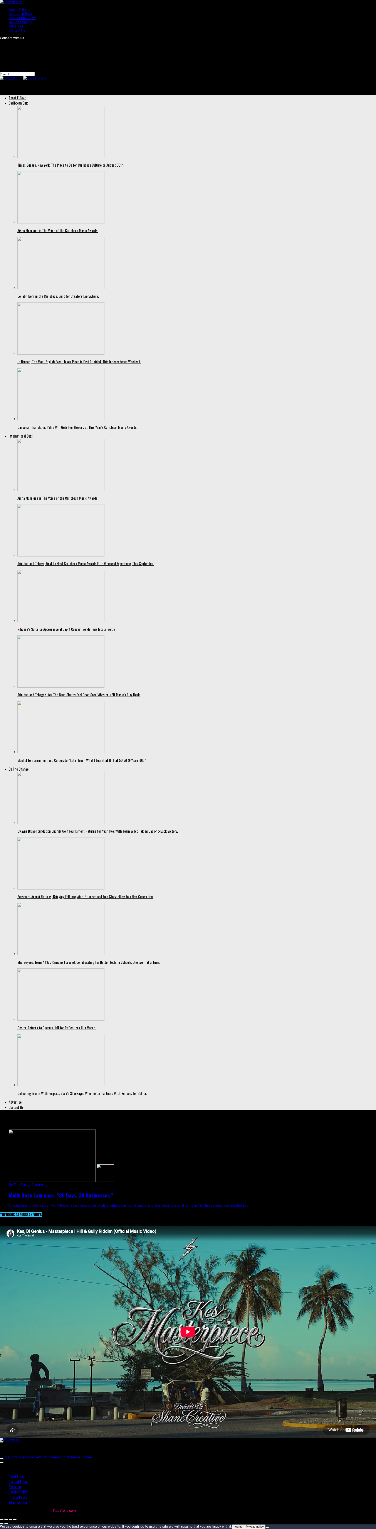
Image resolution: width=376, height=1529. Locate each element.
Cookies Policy (18, 1492)
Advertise (16, 26)
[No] (267, 1527)
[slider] (47, 1457)
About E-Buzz (19, 10)
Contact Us (17, 30)
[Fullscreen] (1, 1462)
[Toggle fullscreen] (10, 1519)
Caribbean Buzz (21, 14)
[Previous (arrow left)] (1, 1523)
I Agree (237, 1526)
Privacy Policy (18, 1497)
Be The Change (20, 22)
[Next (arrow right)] (6, 1523)
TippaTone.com (64, 1511)
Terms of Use (18, 1502)
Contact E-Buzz (19, 1481)
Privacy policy (255, 1526)
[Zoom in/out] (15, 1519)
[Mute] (1, 1458)
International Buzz (22, 18)
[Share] (6, 1519)
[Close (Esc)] (1, 1519)
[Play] (1, 1442)
